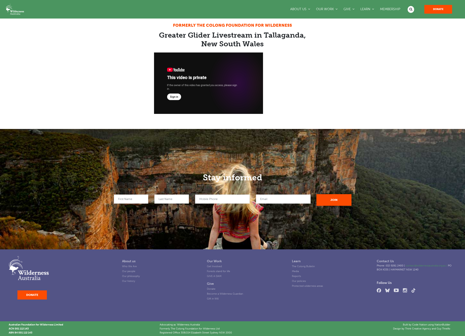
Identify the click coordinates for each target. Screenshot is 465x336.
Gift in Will (213, 298)
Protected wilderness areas (307, 286)
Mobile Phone (208, 199)
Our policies (299, 281)
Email (263, 199)
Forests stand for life (218, 271)
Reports (296, 276)
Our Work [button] (328, 9)
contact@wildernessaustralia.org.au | (427, 265)
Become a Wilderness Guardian (225, 293)
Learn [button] (365, 9)
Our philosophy (131, 276)
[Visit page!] (379, 290)
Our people (128, 271)
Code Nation (419, 324)
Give (210, 284)
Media (295, 271)
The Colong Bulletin (303, 266)
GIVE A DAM (214, 276)
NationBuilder (442, 324)
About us (129, 261)
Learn (296, 261)
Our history (128, 281)
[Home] (15, 9)
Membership (390, 9)
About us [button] (298, 9)
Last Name (165, 199)
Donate (438, 9)
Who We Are (129, 266)
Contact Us (385, 261)
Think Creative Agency (418, 328)
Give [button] (347, 9)
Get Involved (214, 266)
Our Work (214, 261)
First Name (125, 199)
